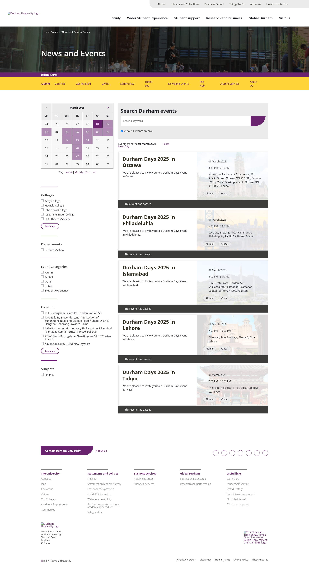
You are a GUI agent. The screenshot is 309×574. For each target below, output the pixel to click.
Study (116, 18)
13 (77, 140)
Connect (60, 83)
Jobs (43, 484)
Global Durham (261, 18)
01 (97, 124)
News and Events (71, 32)
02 (108, 124)
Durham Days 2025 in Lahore (148, 325)
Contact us (47, 489)
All (94, 172)
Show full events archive (138, 131)
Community (127, 83)
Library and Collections (185, 4)
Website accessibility (99, 499)
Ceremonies (48, 509)
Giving (105, 83)
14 (87, 140)
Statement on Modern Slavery (104, 484)
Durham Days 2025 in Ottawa (148, 162)
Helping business (143, 478)
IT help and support (237, 504)
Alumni (162, 4)
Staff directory (234, 489)
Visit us (284, 18)
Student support (187, 18)
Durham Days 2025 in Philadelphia (148, 220)
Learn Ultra (232, 478)
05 (67, 132)
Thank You (148, 83)
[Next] (108, 107)
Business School (214, 4)
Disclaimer (205, 559)
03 (46, 132)
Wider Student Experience (147, 18)
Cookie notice (241, 559)
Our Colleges (48, 499)
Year (88, 172)
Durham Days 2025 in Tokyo (148, 375)
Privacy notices (260, 559)
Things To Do (237, 4)
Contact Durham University (63, 451)
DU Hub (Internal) (236, 499)
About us (255, 4)
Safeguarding (94, 512)
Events (86, 32)
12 (67, 140)
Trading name (222, 559)
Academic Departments (54, 504)
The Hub (202, 83)
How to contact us (277, 4)
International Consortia (193, 478)
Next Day (124, 146)
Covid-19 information (99, 494)
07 (87, 132)
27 (77, 156)
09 (108, 132)
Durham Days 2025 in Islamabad (148, 270)
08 (97, 132)
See (50, 226)
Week (69, 172)
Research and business (224, 18)
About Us (253, 83)
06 (77, 132)
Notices (91, 478)
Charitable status (186, 559)
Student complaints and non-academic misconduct (103, 506)
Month (79, 172)
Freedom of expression (100, 489)
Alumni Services (229, 83)
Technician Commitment (240, 494)
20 (77, 148)
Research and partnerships (195, 484)
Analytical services (144, 484)
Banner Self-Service (237, 484)
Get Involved (83, 83)
